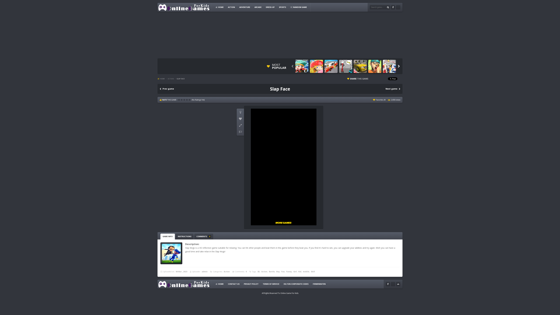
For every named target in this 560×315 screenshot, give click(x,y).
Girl (295, 271)
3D (258, 271)
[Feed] (398, 7)
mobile (306, 271)
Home (162, 79)
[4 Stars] (187, 100)
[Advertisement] (280, 35)
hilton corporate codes (296, 284)
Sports (282, 7)
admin (205, 271)
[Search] (387, 7)
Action (231, 7)
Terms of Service (271, 284)
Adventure (244, 7)
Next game (391, 89)
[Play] (301, 66)
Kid (299, 271)
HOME (221, 7)
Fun (283, 271)
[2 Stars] (182, 100)
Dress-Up (270, 7)
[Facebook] (393, 7)
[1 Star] (179, 100)
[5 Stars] (190, 100)
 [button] (240, 132)
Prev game (168, 89)
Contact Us (233, 284)
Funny (289, 271)
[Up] (398, 284)
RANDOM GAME (300, 7)
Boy (278, 271)
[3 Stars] (184, 100)
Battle (272, 271)
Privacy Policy (251, 284)
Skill (313, 271)
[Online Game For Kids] (184, 7)
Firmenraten (319, 284)
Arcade (257, 7)
